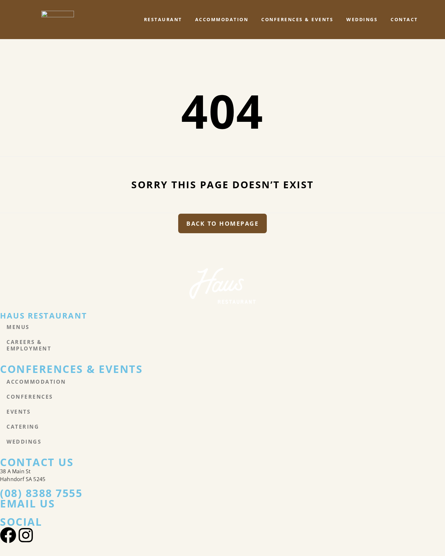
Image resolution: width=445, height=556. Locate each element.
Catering (23, 426)
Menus (18, 327)
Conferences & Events (297, 19)
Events (19, 411)
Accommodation (222, 19)
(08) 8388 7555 (41, 493)
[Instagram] (26, 535)
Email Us (27, 503)
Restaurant (163, 19)
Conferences (30, 396)
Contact (404, 19)
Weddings (362, 19)
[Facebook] (8, 535)
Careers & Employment (29, 345)
